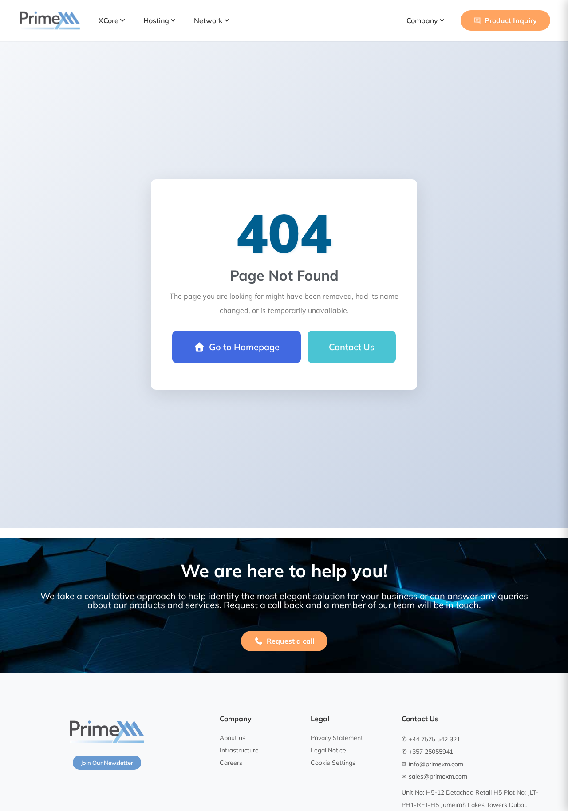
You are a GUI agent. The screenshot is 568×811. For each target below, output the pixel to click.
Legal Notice (328, 750)
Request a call (290, 641)
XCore (108, 20)
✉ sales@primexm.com (434, 776)
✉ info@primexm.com (432, 764)
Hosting (156, 20)
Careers (231, 763)
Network (208, 20)
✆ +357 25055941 (427, 752)
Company (422, 20)
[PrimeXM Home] (50, 20)
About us (232, 738)
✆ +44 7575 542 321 (431, 739)
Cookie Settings (333, 763)
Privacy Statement (337, 738)
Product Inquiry (511, 20)
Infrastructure (239, 750)
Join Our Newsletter (107, 762)
